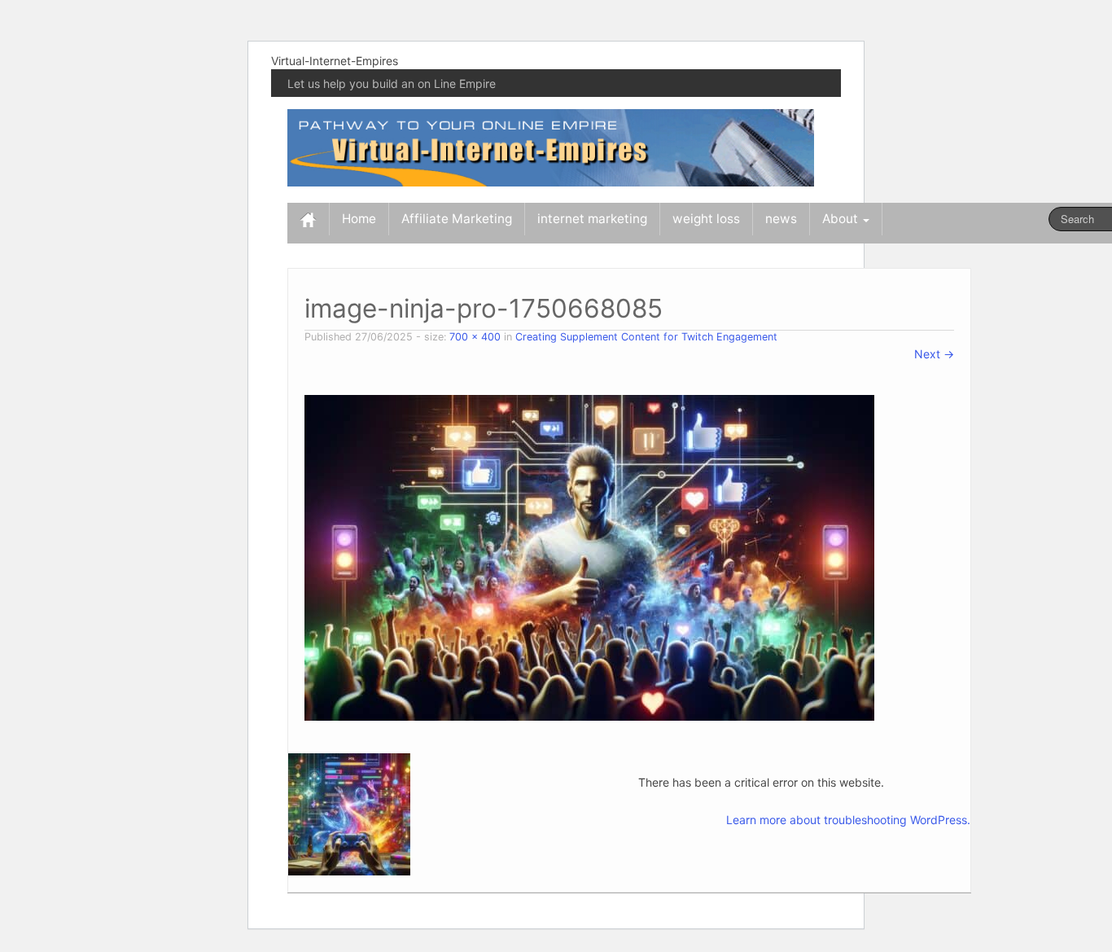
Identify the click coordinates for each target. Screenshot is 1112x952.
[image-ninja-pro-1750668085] (589, 557)
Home (359, 218)
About (841, 218)
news (781, 218)
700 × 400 (475, 337)
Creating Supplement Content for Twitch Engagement (646, 337)
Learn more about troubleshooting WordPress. (848, 820)
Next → (934, 354)
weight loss (706, 218)
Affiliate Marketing (456, 218)
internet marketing (592, 218)
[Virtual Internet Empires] (550, 146)
